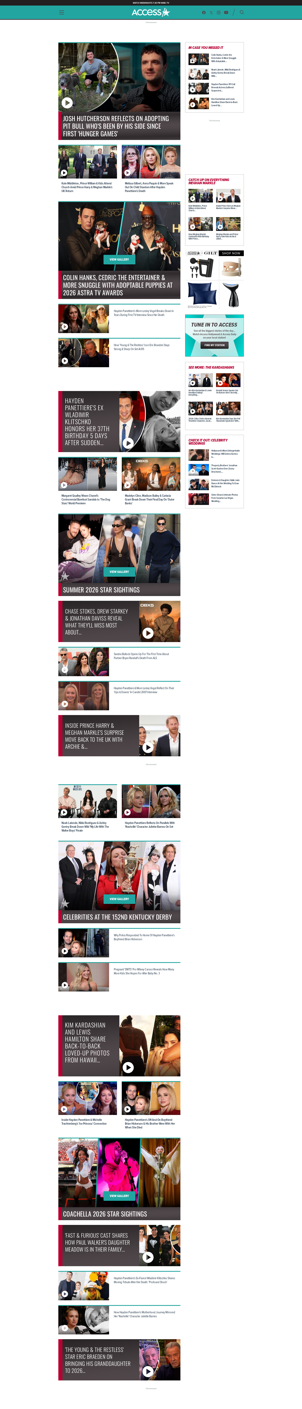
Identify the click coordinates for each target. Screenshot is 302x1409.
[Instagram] (219, 12)
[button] (60, 12)
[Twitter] (211, 12)
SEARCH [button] (242, 12)
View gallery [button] (119, 260)
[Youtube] (226, 12)
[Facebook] (204, 12)
